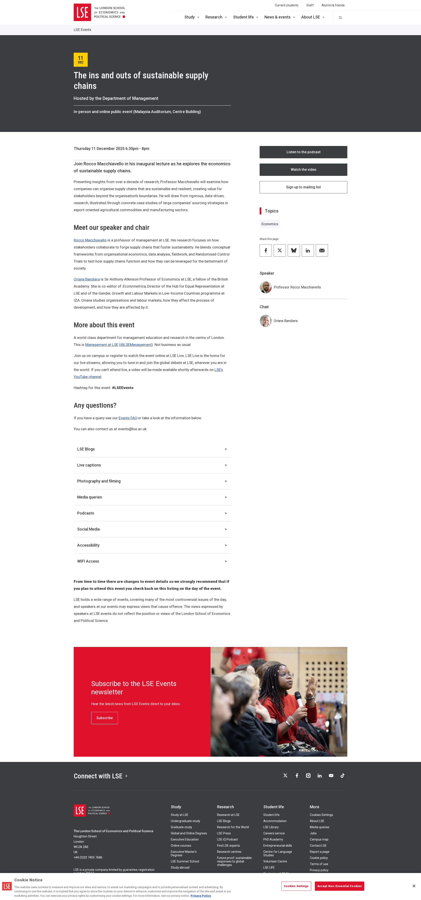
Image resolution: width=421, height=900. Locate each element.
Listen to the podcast (304, 152)
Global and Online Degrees (189, 833)
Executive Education (185, 839)
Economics (269, 224)
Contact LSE (318, 845)
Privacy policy (319, 870)
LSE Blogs (86, 449)
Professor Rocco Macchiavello (297, 287)
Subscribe (104, 718)
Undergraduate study (185, 821)
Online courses (181, 845)
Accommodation (275, 821)
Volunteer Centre (275, 861)
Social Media (88, 529)
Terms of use (319, 864)
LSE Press (224, 833)
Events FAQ (128, 418)
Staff (310, 5)
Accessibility (88, 545)
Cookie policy (319, 858)
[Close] (414, 886)
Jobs (313, 833)
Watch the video (303, 169)
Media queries (89, 497)
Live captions (89, 465)
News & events (277, 17)
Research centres (229, 851)
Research (213, 17)
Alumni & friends (333, 5)
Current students (286, 5)
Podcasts (85, 513)
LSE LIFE (269, 867)
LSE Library (271, 827)
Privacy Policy (201, 895)
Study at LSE (179, 815)
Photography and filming (99, 481)
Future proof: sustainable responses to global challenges (234, 861)
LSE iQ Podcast (227, 839)
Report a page (319, 851)
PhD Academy (273, 839)
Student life (243, 17)
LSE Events (82, 30)
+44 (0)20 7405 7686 (88, 857)
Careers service (274, 833)
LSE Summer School (185, 861)
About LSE (310, 17)
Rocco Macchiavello (90, 240)
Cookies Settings (321, 815)
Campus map (319, 839)
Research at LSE (228, 815)
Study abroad (180, 867)
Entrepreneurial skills (277, 845)
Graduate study (181, 827)
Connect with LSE (98, 776)
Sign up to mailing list (303, 187)
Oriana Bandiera (87, 279)
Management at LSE (101, 344)
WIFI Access (88, 561)
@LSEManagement (136, 344)
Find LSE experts (228, 845)
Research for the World (233, 827)
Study (189, 17)
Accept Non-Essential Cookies (339, 886)
